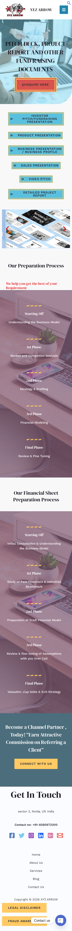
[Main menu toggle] (64, 9)
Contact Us (36, 887)
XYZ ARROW (41, 10)
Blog (36, 879)
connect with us (36, 764)
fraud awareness (24, 921)
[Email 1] (60, 835)
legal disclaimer (24, 908)
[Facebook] (12, 835)
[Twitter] (22, 835)
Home (36, 854)
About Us (36, 863)
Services (36, 871)
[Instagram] (31, 835)
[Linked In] (41, 835)
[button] (69, 4)
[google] (50, 835)
